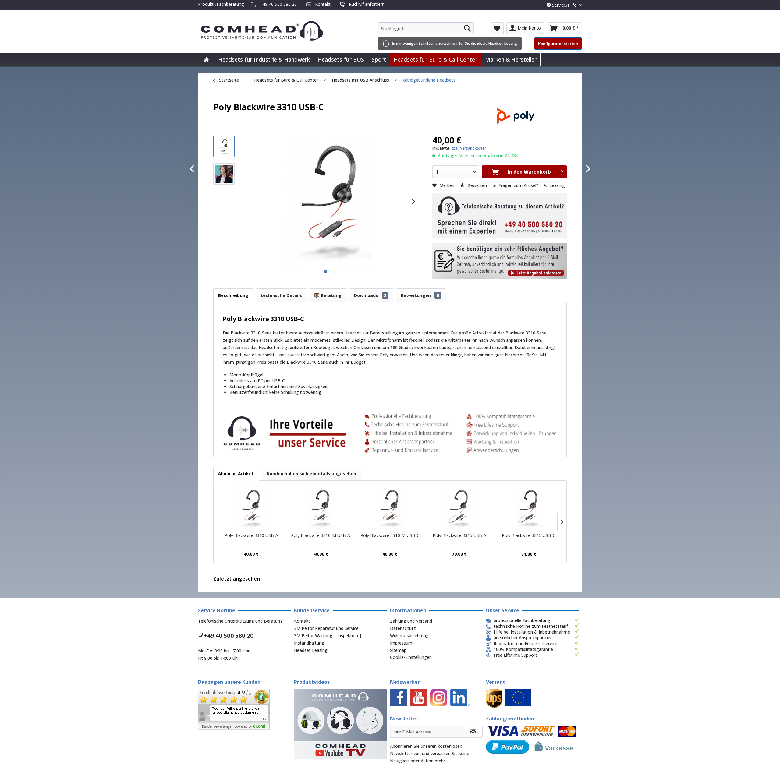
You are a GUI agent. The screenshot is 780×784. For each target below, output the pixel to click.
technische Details (281, 295)
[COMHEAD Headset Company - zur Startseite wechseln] (272, 30)
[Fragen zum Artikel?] (499, 261)
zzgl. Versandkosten (469, 148)
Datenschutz (403, 628)
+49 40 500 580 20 (278, 4)
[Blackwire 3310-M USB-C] (390, 508)
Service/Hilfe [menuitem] (564, 5)
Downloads (370, 295)
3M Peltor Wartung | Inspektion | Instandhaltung (328, 639)
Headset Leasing (311, 650)
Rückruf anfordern (367, 4)
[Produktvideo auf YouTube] (340, 724)
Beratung (331, 295)
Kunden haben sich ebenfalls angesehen (311, 473)
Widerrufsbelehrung (409, 635)
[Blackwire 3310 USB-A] (251, 508)
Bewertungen (420, 295)
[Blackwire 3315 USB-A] (459, 508)
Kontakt (323, 4)
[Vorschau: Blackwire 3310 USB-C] (224, 146)
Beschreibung (233, 295)
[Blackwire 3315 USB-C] (528, 508)
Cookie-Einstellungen (411, 657)
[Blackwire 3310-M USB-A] (321, 508)
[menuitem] (426, 28)
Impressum (401, 643)
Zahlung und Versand (411, 621)
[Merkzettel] (497, 28)
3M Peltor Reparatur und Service (326, 628)
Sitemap (398, 650)
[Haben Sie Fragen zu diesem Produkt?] (499, 215)
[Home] (206, 59)
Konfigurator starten (558, 43)
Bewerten (477, 185)
